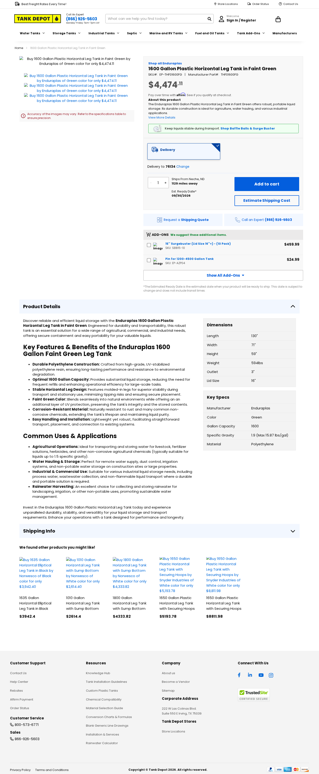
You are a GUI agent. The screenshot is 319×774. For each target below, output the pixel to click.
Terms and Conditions (52, 770)
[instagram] (271, 674)
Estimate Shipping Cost (266, 200)
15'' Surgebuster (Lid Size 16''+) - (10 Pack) (198, 244)
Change (182, 166)
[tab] (183, 151)
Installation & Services (102, 734)
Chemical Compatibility (103, 699)
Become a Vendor (176, 682)
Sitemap (168, 690)
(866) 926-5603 (81, 19)
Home (19, 48)
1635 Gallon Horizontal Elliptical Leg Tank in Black (35, 603)
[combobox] (159, 18)
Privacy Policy (20, 770)
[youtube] (261, 674)
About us (168, 673)
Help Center (19, 682)
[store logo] (37, 18)
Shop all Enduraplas (165, 63)
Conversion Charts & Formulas (109, 717)
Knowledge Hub (98, 673)
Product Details (41, 306)
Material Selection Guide (104, 708)
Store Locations (228, 4)
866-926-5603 (27, 738)
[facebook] (240, 674)
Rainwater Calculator (102, 743)
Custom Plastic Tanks (102, 690)
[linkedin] (250, 674)
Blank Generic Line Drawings (107, 725)
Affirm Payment (21, 699)
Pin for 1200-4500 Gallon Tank (189, 259)
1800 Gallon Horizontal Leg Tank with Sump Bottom (129, 603)
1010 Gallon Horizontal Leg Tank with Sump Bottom (83, 603)
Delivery (167, 149)
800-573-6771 (27, 724)
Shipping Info (39, 531)
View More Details (161, 117)
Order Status (260, 4)
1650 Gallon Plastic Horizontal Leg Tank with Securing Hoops (177, 603)
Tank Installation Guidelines (106, 682)
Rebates (16, 690)
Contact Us (290, 4)
